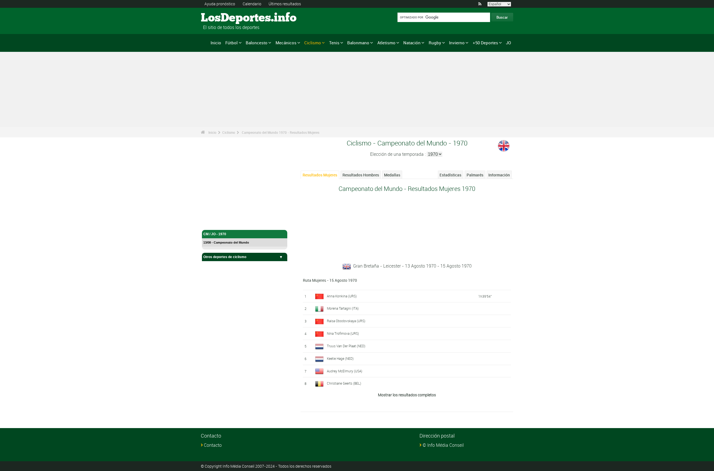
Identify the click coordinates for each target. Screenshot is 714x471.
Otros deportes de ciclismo (224, 257)
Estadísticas (450, 175)
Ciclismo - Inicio (215, 222)
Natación (412, 42)
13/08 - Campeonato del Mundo (226, 242)
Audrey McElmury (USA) (344, 371)
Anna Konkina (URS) (342, 296)
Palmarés (475, 175)
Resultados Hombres (360, 175)
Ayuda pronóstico (219, 3)
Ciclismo (312, 42)
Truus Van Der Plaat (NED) (346, 346)
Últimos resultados (285, 3)
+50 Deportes (485, 42)
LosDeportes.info (222, 18)
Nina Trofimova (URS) (343, 333)
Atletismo (386, 42)
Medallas (392, 175)
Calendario (252, 3)
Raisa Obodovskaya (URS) (346, 321)
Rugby (435, 42)
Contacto (213, 445)
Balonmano (358, 42)
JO (508, 42)
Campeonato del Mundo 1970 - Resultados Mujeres (280, 132)
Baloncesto (256, 42)
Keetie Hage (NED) (340, 358)
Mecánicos (286, 42)
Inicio (216, 42)
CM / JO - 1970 (214, 234)
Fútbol (231, 42)
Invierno (457, 42)
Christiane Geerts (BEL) (344, 383)
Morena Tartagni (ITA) (343, 308)
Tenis (334, 42)
